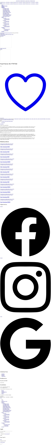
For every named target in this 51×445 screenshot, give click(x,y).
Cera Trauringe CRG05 (5, 202)
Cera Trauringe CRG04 (5, 192)
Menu (1, 3)
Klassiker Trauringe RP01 (3, 48)
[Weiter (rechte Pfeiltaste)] (1, 444)
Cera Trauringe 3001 (4, 197)
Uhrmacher (12, 119)
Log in (1, 435)
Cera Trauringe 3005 (4, 177)
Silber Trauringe (8, 144)
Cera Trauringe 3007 (4, 157)
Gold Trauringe (8, 149)
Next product (1, 36)
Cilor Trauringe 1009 (4, 182)
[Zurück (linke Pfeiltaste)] (0, 444)
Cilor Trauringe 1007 (4, 172)
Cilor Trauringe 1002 (4, 152)
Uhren (2, 119)
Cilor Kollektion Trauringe (3, 144)
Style (0, 119)
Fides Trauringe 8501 (2, 35)
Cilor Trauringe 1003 (4, 167)
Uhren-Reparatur (9, 119)
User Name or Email (2, 431)
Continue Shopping (2, 442)
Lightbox (1, 49)
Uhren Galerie (5, 119)
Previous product (2, 33)
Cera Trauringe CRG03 (5, 187)
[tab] (26, 122)
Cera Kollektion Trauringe (3, 154)
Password (1, 432)
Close (1, 439)
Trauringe (11, 144)
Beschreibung (3, 122)
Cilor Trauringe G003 (5, 147)
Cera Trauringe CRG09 (5, 162)
